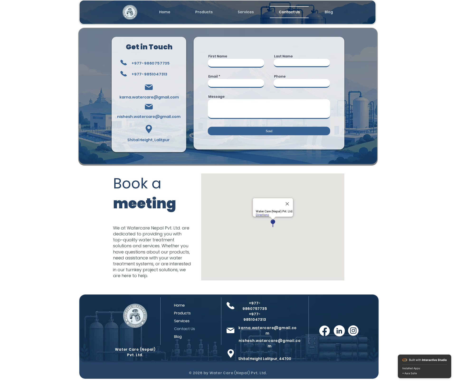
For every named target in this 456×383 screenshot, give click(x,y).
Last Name (283, 56)
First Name (217, 56)
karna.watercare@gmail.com (149, 97)
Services (182, 321)
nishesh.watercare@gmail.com (148, 116)
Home (179, 305)
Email (213, 76)
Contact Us (184, 329)
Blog (178, 336)
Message (216, 96)
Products (182, 313)
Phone (280, 76)
